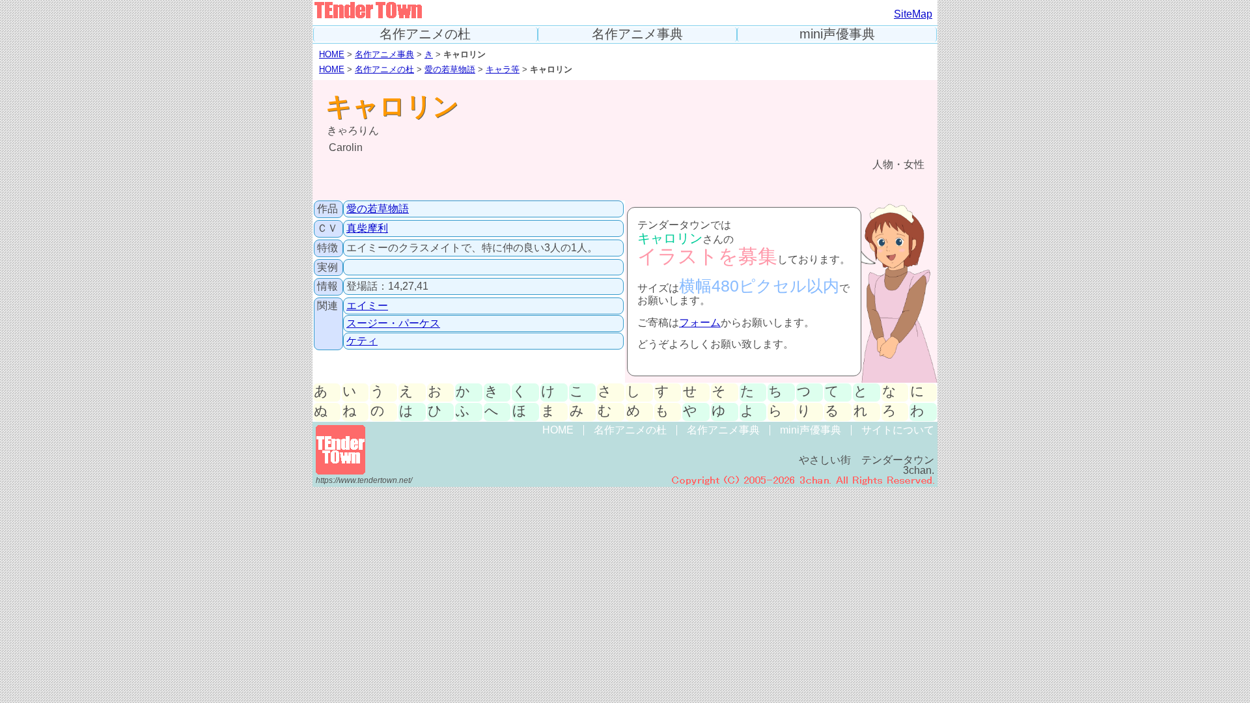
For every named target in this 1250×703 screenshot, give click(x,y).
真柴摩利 (367, 228)
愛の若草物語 (449, 69)
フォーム (700, 322)
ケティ (362, 340)
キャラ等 (503, 69)
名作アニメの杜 (425, 34)
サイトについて (897, 429)
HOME (331, 54)
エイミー (367, 305)
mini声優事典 (837, 34)
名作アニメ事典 (637, 34)
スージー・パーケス (393, 323)
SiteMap (913, 14)
